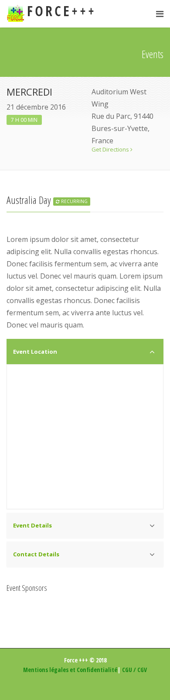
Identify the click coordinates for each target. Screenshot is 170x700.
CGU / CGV (134, 670)
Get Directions (111, 149)
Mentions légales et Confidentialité (70, 670)
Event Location (35, 351)
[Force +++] (53, 14)
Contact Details (36, 554)
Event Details (32, 525)
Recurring (74, 201)
